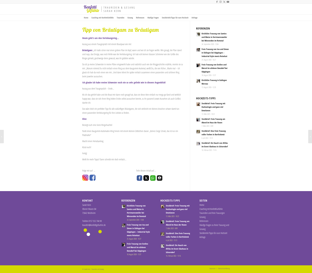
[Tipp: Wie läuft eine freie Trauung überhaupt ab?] (2, 136)
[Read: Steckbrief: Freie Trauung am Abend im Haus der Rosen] (198, 120)
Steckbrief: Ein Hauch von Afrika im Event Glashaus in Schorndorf (177, 249)
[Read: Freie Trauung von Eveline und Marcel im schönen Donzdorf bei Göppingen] (198, 65)
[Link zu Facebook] (217, 2)
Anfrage (202, 237)
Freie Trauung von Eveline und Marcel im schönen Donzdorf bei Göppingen (214, 68)
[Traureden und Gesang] (109, 9)
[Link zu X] (224, 2)
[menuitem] (86, 18)
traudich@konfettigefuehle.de (94, 225)
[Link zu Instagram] (220, 2)
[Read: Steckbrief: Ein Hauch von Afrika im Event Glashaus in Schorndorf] (198, 144)
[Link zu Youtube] (228, 2)
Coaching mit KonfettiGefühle (211, 209)
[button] (139, 178)
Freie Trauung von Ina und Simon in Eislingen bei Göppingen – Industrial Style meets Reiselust (215, 53)
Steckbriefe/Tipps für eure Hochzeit (213, 233)
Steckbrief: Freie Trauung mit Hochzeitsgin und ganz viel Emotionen (213, 107)
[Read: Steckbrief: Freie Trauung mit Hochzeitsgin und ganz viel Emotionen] (198, 104)
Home (202, 205)
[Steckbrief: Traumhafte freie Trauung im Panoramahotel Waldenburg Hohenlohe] (310, 136)
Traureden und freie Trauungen (212, 213)
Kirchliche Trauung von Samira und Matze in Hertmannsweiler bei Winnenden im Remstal (214, 37)
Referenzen (204, 221)
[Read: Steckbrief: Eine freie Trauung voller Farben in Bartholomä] (198, 132)
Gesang (202, 217)
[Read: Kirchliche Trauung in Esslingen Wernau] (198, 81)
